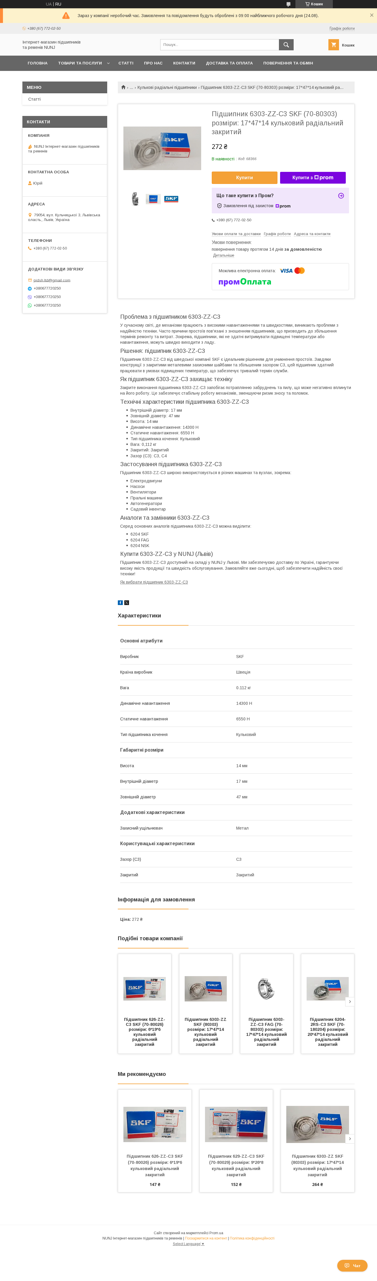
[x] (126, 603)
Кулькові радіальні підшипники (167, 87)
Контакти (184, 63)
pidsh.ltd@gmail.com (52, 280)
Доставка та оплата (229, 63)
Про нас (153, 63)
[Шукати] (286, 44)
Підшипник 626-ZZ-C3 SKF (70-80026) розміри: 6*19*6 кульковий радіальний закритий (144, 1032)
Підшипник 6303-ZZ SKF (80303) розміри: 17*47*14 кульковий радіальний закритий (206, 1032)
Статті (125, 63)
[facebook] (120, 603)
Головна (37, 63)
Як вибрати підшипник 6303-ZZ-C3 (154, 582)
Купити (244, 177)
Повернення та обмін (288, 63)
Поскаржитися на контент (206, 1238)
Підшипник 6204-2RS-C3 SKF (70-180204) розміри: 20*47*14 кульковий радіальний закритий (328, 1032)
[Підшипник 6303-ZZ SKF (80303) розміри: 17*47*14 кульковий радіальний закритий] (205, 983)
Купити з (302, 177)
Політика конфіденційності (252, 1238)
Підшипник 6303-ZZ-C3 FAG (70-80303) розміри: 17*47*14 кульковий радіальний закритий (267, 1032)
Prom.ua (216, 1233)
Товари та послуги (80, 63)
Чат (357, 1265)
